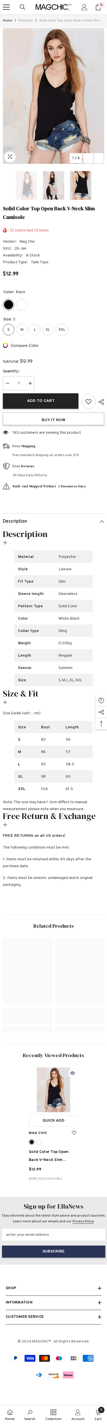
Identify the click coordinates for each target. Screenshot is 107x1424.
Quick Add (53, 1120)
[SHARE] (100, 402)
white (39, 1142)
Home (7, 20)
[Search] (22, 7)
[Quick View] (72, 1073)
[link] (27, 1020)
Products (26, 20)
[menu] (6, 7)
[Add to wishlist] (88, 401)
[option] (53, 96)
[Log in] (84, 7)
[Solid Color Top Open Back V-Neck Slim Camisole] (53, 1089)
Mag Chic (27, 241)
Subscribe (54, 1251)
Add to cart (40, 400)
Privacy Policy (83, 1221)
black (32, 1142)
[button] (88, 158)
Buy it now (53, 420)
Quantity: (11, 371)
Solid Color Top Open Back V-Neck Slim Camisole (49, 1156)
